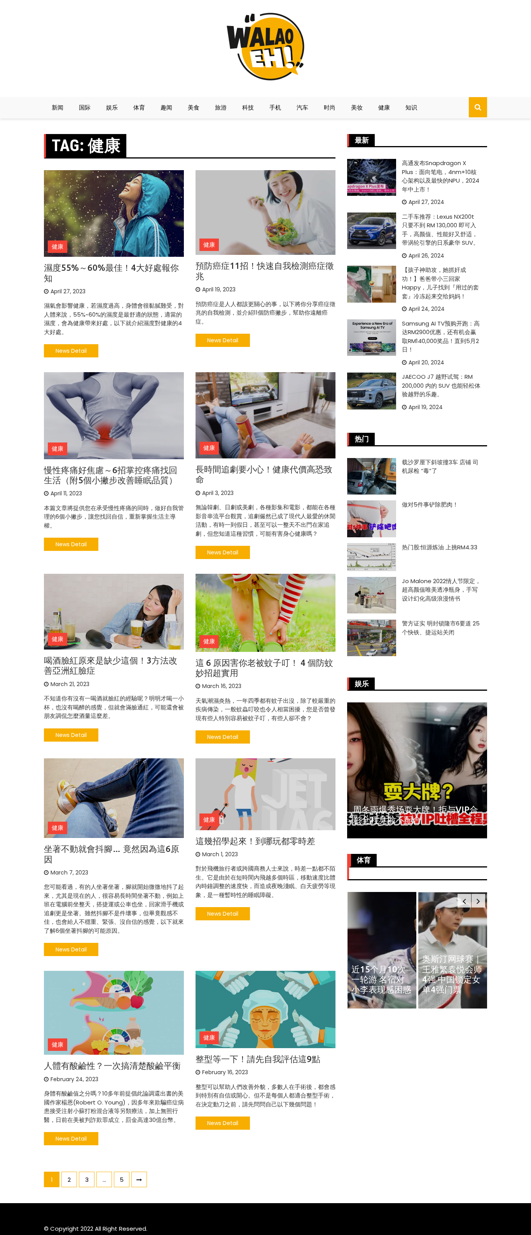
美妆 (357, 107)
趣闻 (166, 107)
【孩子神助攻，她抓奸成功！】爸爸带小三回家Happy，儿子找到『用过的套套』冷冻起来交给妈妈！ (440, 283)
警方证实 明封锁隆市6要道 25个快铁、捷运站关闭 (441, 627)
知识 (411, 107)
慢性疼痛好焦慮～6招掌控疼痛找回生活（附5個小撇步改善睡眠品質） (110, 475)
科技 (248, 107)
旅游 (221, 107)
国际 (85, 107)
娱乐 (112, 107)
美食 (193, 107)
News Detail (71, 351)
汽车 (302, 107)
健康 (384, 107)
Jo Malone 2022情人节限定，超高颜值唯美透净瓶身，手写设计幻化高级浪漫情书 (441, 590)
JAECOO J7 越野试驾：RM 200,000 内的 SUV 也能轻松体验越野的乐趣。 (441, 385)
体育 (139, 107)
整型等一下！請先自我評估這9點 (258, 1059)
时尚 (329, 107)
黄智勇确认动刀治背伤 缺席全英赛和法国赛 (452, 979)
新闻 (57, 107)
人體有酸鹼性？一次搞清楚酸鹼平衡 (112, 1065)
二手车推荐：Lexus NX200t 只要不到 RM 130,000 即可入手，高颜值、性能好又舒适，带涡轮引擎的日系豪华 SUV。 (440, 230)
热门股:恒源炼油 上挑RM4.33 (439, 547)
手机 (275, 107)
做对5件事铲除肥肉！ (430, 504)
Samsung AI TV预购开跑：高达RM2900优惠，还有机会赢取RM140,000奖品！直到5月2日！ (441, 336)
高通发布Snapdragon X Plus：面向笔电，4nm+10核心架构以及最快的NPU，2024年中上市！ (440, 176)
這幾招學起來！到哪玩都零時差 (255, 841)
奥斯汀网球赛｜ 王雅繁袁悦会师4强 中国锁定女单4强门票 (381, 974)
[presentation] (464, 901)
